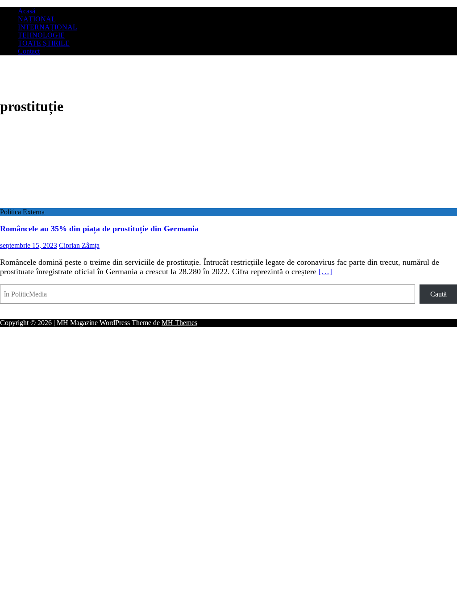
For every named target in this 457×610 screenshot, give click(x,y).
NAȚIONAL (37, 19)
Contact (29, 51)
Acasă (26, 11)
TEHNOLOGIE (41, 35)
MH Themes (179, 322)
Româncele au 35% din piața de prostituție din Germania (99, 228)
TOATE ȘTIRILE (44, 43)
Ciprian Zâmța (79, 245)
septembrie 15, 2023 (28, 245)
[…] (325, 271)
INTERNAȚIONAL (47, 27)
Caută (438, 294)
